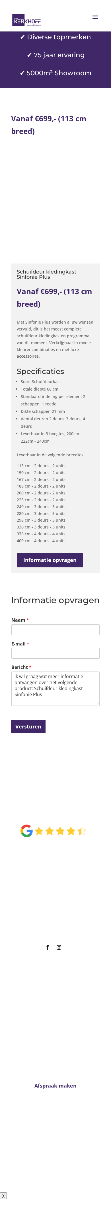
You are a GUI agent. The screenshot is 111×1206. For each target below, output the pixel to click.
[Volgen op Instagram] (58, 946)
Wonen (53, 886)
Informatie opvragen (50, 558)
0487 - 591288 (58, 1145)
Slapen (53, 897)
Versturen (28, 725)
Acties (53, 919)
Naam (20, 619)
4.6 (53, 811)
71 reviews (60, 848)
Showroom (53, 908)
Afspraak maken (53, 929)
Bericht (21, 666)
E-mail (20, 643)
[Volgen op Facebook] (47, 946)
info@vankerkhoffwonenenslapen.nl (55, 1156)
